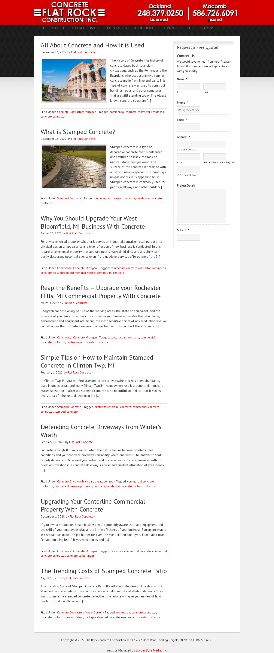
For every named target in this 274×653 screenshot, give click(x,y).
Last (206, 92)
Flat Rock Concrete (83, 52)
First (180, 92)
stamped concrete (66, 411)
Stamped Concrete (69, 198)
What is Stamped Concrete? (78, 131)
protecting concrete (92, 486)
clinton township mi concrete (113, 407)
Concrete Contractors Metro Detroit (79, 612)
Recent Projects (146, 28)
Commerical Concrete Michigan (77, 268)
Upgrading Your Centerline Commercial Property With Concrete (93, 505)
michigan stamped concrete (102, 617)
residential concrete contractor (140, 617)
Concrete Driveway (67, 486)
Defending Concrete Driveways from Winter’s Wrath (101, 430)
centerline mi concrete (124, 337)
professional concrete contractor (87, 342)
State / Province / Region (215, 162)
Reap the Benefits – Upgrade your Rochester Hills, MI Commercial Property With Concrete (101, 291)
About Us (59, 28)
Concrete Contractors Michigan (76, 112)
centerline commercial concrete (130, 551)
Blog (191, 28)
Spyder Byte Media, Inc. (151, 650)
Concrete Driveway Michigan (75, 481)
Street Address (186, 149)
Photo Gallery (116, 28)
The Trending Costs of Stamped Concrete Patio (104, 570)
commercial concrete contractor (130, 112)
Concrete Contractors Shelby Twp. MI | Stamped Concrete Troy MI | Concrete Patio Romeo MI (137, 12)
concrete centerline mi (81, 555)
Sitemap (207, 28)
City (179, 162)
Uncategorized (104, 481)
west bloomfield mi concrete (105, 273)
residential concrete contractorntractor (130, 486)
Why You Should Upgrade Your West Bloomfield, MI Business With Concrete (93, 222)
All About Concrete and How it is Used (92, 45)
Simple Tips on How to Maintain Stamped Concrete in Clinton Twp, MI (97, 361)
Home (41, 28)
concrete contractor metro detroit (62, 617)
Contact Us (172, 28)
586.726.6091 (204, 640)
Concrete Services (85, 28)
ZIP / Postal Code (187, 174)
